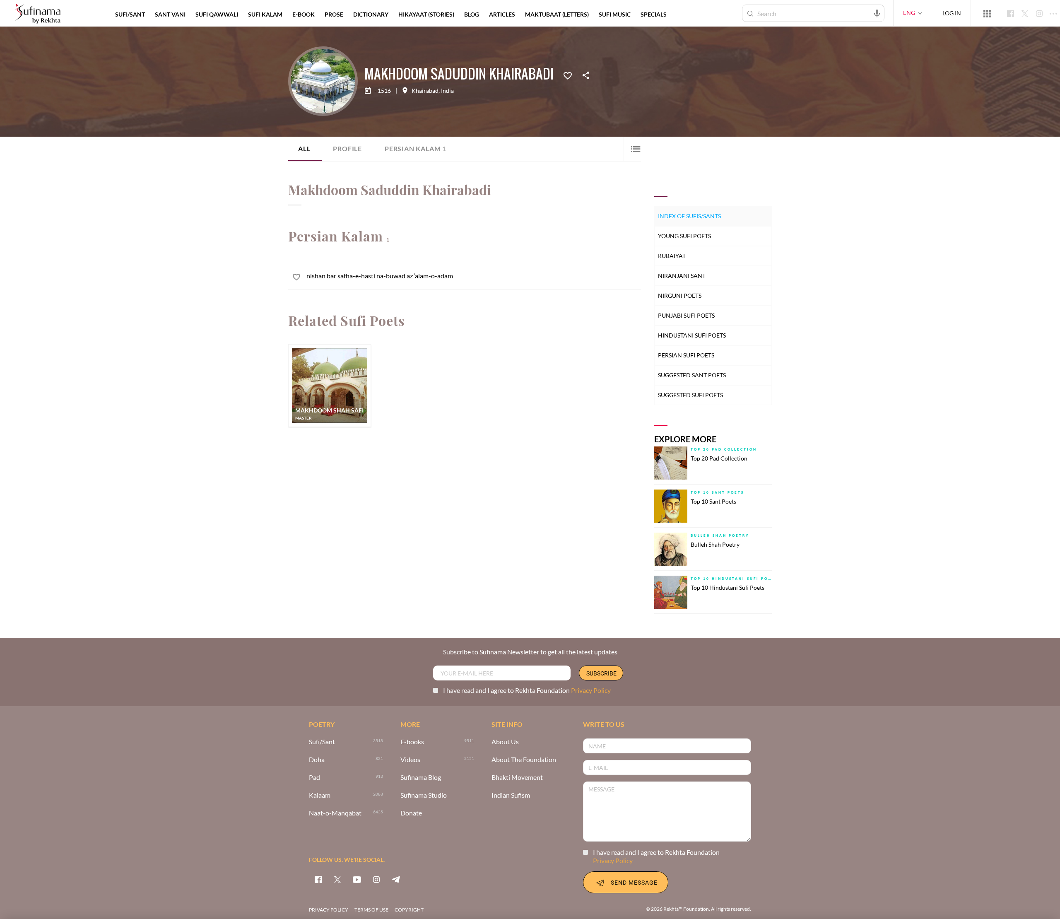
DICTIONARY (370, 14)
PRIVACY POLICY (328, 910)
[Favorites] (567, 75)
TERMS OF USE (371, 910)
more (685, 14)
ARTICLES (502, 14)
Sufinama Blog (420, 777)
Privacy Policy (591, 690)
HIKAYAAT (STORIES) (426, 14)
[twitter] (337, 879)
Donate (411, 813)
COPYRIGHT (409, 910)
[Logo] (37, 14)
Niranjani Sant (682, 275)
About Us (505, 741)
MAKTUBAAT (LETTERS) (557, 14)
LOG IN (951, 13)
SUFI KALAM (265, 14)
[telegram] (395, 879)
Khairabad (425, 91)
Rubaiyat (672, 255)
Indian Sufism (510, 795)
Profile (347, 148)
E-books (412, 741)
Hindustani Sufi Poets (692, 335)
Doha (317, 759)
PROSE (334, 14)
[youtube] (357, 879)
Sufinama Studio (423, 795)
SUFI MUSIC (615, 14)
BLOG (471, 14)
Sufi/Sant (322, 741)
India (447, 91)
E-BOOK (303, 14)
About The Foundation (523, 759)
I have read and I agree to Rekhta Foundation (527, 690)
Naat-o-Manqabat (335, 813)
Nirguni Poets (679, 295)
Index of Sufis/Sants (689, 215)
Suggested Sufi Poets (690, 394)
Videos (410, 759)
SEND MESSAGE (634, 882)
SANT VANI (170, 14)
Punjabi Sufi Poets (686, 315)
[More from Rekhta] (987, 13)
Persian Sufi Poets (686, 355)
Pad (314, 777)
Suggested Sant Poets (692, 375)
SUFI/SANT (130, 14)
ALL (304, 148)
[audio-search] (877, 13)
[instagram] (376, 879)
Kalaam (319, 795)
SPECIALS (654, 14)
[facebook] (318, 879)
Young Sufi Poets (684, 235)
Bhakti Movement (517, 777)
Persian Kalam (415, 148)
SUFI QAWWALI (216, 14)
